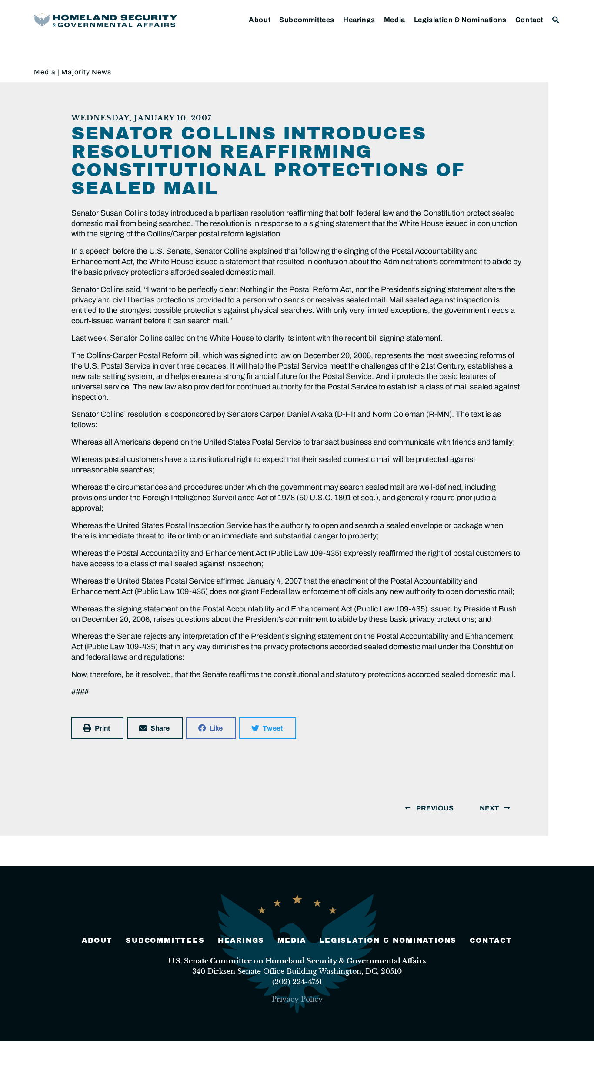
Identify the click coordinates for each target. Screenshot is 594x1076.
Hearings (359, 19)
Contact (529, 19)
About (259, 19)
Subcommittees (306, 19)
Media (394, 19)
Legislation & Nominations (460, 19)
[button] (555, 19)
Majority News (86, 72)
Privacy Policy (297, 999)
